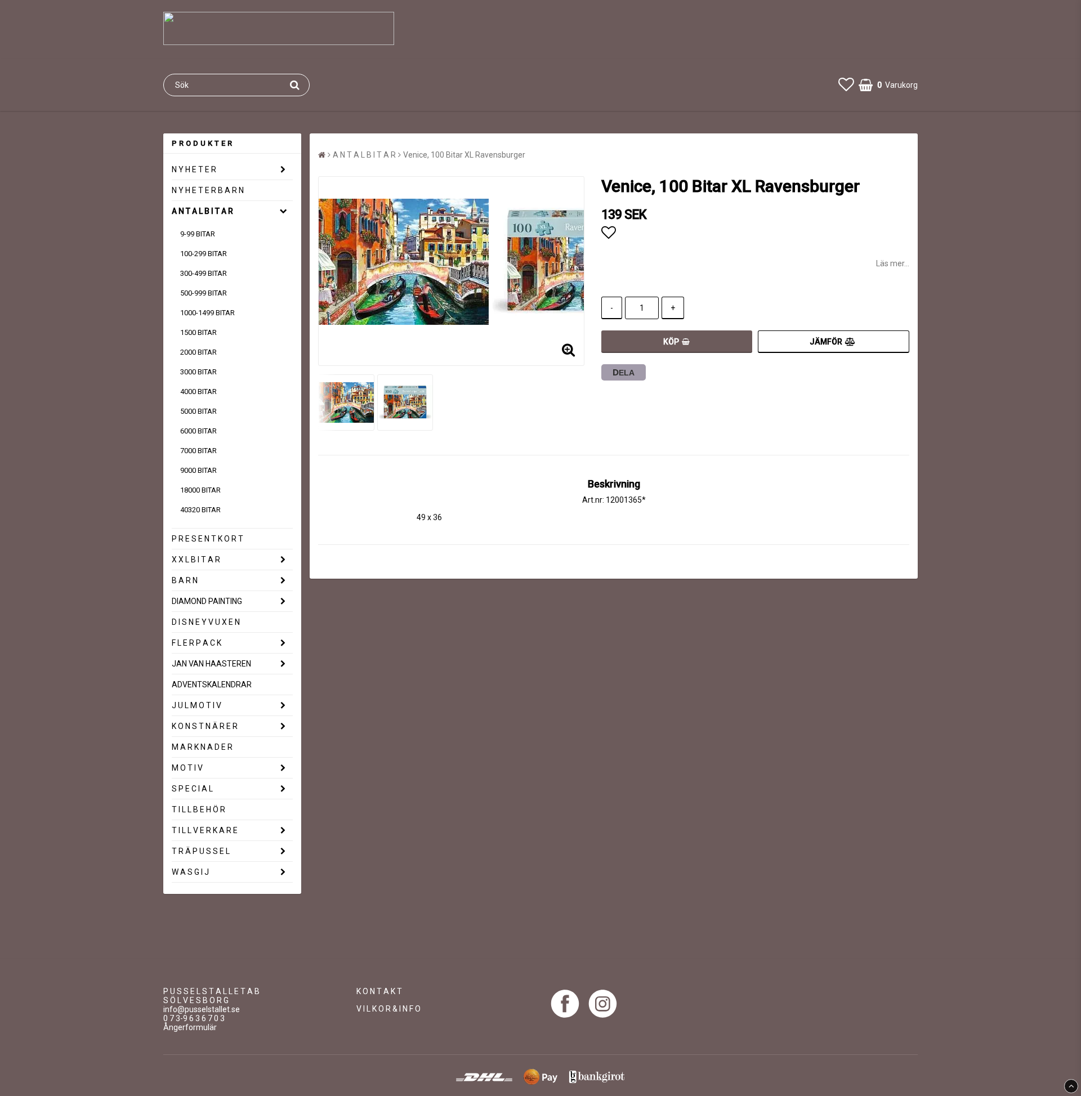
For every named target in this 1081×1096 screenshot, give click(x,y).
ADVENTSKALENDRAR (212, 684)
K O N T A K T (379, 991)
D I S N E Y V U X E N (206, 622)
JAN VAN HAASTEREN (211, 663)
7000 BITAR (198, 450)
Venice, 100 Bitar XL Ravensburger (464, 154)
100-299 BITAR (203, 253)
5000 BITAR (198, 411)
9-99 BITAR (197, 234)
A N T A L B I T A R (202, 211)
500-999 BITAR (203, 293)
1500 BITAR (198, 332)
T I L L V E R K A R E (205, 830)
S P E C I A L (192, 788)
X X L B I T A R (196, 559)
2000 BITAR (198, 352)
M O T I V (187, 767)
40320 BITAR (200, 509)
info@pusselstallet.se (201, 1009)
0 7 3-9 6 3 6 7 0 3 (194, 1018)
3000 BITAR (198, 372)
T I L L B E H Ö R (198, 809)
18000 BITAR (200, 490)
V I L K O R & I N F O (388, 1008)
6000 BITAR (198, 431)
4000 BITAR (198, 391)
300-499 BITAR (203, 273)
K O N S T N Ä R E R (205, 726)
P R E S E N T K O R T (207, 538)
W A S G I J (190, 871)
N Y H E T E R (194, 169)
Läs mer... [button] (892, 263)
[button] (846, 85)
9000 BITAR (198, 470)
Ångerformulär (190, 1027)
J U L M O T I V (196, 705)
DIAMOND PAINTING (207, 601)
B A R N (185, 580)
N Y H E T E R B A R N (208, 190)
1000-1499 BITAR (207, 312)
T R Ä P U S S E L (201, 851)
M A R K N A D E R (202, 746)
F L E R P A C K (196, 642)
